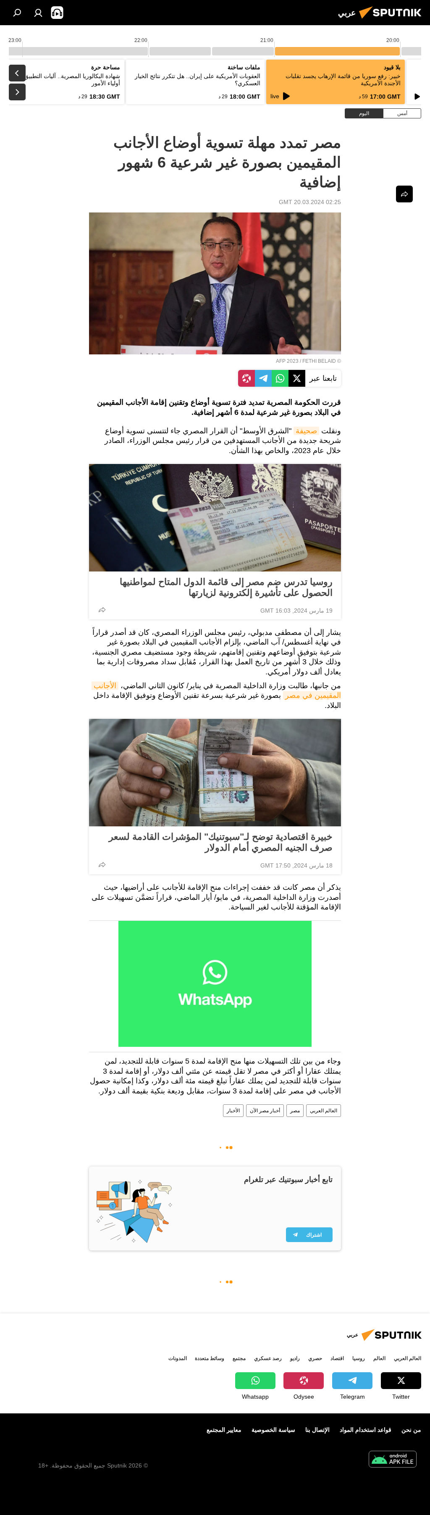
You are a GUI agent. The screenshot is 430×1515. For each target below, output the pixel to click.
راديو (295, 1358)
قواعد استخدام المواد (365, 1429)
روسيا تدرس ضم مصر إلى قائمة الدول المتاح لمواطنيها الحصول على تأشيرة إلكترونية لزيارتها (226, 587)
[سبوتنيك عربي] (393, 19)
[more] (102, 609)
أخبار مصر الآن (265, 1111)
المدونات (177, 1358)
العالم (379, 1358)
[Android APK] (392, 1460)
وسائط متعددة (209, 1358)
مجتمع (239, 1358)
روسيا (358, 1358)
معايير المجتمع (224, 1429)
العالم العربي (323, 1111)
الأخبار (233, 1111)
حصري (315, 1358)
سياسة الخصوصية (273, 1429)
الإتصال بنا (317, 1429)
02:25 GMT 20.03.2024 (310, 202)
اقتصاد (337, 1358)
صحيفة (306, 431)
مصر (295, 1111)
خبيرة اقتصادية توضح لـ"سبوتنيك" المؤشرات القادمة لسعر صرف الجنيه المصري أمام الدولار (221, 842)
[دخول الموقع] (38, 12)
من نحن (411, 1429)
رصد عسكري (268, 1358)
